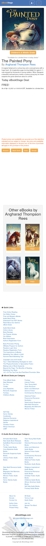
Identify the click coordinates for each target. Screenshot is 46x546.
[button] (6, 150)
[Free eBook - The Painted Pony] (23, 29)
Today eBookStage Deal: (16, 80)
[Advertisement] (23, 113)
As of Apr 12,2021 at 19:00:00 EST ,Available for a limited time (23, 88)
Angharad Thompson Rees (20, 64)
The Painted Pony (17, 61)
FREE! (5, 84)
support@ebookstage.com (24, 518)
